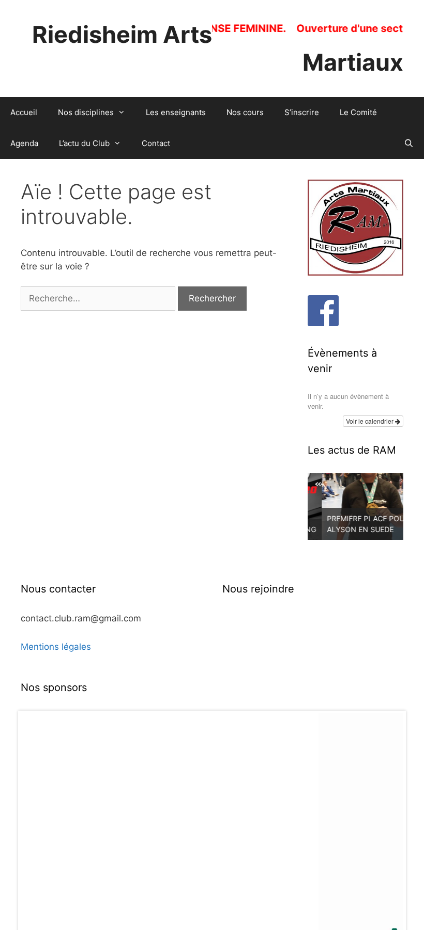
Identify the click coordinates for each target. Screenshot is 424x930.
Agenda (24, 143)
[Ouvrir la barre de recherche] (408, 143)
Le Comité (358, 112)
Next (390, 876)
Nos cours (245, 112)
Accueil (23, 112)
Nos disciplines (86, 112)
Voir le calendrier (370, 420)
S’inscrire (301, 112)
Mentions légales (56, 647)
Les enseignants (176, 112)
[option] (355, 506)
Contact (156, 143)
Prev (34, 876)
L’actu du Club (84, 143)
